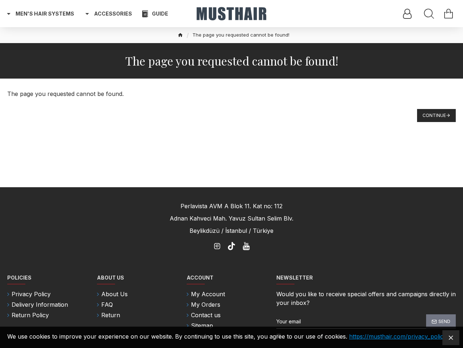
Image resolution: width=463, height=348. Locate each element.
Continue (434, 115)
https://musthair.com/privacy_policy (398, 336)
